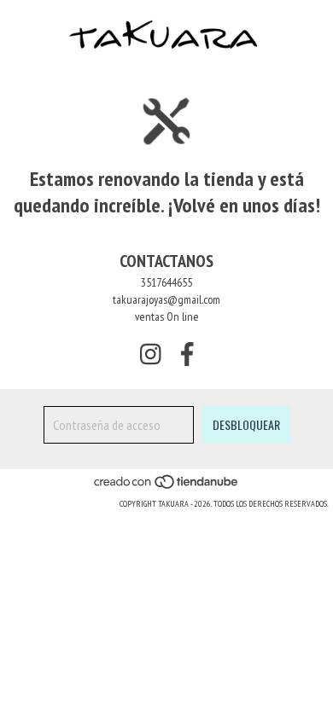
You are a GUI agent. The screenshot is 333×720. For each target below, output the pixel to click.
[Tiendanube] (167, 486)
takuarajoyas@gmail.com (166, 299)
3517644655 (166, 282)
